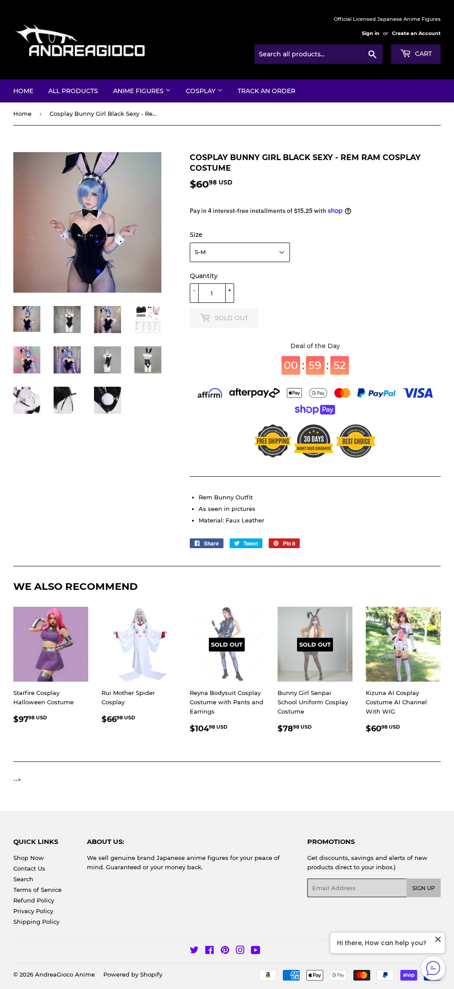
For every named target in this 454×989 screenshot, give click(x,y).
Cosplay (201, 91)
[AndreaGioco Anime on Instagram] (240, 951)
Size (196, 235)
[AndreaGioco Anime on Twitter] (194, 951)
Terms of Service (37, 889)
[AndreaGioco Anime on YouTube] (255, 951)
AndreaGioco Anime (65, 974)
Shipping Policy (36, 921)
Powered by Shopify (132, 974)
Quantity (204, 276)
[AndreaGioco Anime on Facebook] (209, 951)
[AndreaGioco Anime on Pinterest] (225, 951)
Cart (422, 54)
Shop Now (28, 857)
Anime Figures (139, 91)
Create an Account (416, 33)
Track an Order (266, 91)
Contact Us (29, 868)
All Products (73, 91)
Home (23, 91)
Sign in (371, 33)
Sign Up (423, 888)
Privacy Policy (33, 910)
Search (23, 879)
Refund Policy (33, 900)
